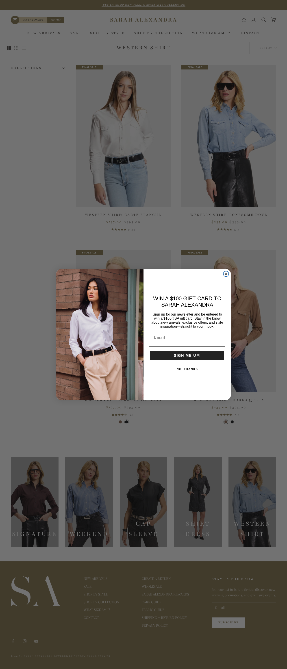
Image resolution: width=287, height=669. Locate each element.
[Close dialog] (226, 274)
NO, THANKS (187, 369)
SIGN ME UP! (187, 355)
